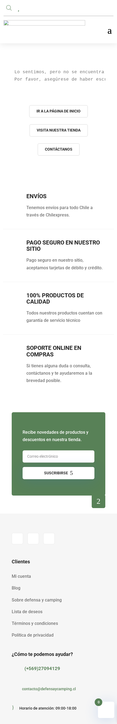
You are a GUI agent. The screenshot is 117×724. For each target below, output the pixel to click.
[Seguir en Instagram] (33, 538)
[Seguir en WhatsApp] (49, 538)
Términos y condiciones (35, 623)
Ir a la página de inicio (58, 111)
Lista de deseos (27, 611)
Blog (16, 588)
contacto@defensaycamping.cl (49, 689)
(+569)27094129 (42, 668)
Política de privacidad (33, 635)
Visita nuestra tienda (59, 130)
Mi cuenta (21, 576)
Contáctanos (58, 149)
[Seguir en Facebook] (17, 538)
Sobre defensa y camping (37, 600)
